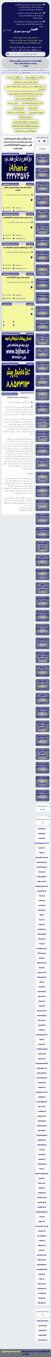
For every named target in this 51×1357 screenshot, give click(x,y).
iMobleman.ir (42, 1126)
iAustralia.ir (42, 1236)
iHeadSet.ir (42, 929)
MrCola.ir (41, 872)
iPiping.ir (41, 833)
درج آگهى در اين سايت (13, 77)
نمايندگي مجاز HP (25, 117)
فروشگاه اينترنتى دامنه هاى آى (25, 131)
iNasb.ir (42, 967)
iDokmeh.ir (42, 953)
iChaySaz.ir (42, 1054)
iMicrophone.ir (41, 1035)
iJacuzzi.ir (42, 1106)
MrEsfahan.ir (42, 867)
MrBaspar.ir (42, 1015)
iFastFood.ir (42, 991)
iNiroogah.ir (42, 1073)
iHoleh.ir (42, 1044)
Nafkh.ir (42, 900)
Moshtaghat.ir (41, 1102)
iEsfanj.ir (41, 1298)
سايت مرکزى (32, 108)
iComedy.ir (42, 1231)
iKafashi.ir (42, 910)
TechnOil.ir (42, 1293)
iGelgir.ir (41, 1159)
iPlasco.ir (41, 1183)
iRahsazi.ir (42, 1082)
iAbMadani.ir (42, 1264)
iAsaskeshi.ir (41, 1116)
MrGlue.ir (42, 1058)
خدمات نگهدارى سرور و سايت (25, 98)
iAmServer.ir (42, 1011)
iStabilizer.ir (41, 1288)
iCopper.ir (42, 1087)
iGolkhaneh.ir (42, 1068)
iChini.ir (42, 1030)
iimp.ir (41, 1039)
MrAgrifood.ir (41, 1269)
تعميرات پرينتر (19, 108)
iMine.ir (42, 1250)
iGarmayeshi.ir (41, 1092)
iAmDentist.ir (42, 1197)
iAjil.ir (41, 915)
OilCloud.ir (42, 996)
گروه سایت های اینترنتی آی (11, 1351)
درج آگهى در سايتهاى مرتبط (35, 77)
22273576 (8, 208)
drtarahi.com (18, 208)
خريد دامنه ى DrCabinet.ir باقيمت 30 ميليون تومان (25, 94)
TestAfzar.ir (42, 1325)
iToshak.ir (41, 905)
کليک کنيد (29, 473)
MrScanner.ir (42, 1078)
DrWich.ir (41, 1020)
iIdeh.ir (41, 1279)
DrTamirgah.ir (41, 1135)
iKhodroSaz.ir (42, 948)
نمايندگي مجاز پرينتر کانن (16, 112)
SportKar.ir (41, 1202)
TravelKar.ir (42, 1340)
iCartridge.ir (42, 1145)
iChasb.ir (42, 987)
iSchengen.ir (42, 1164)
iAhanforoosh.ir (42, 886)
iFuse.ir (41, 920)
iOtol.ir (41, 1149)
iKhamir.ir (42, 829)
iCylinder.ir (42, 1111)
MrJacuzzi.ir (42, 1255)
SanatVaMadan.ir (41, 1173)
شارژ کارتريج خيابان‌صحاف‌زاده (32, 103)
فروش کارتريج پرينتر (36, 112)
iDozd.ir (42, 1178)
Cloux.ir (42, 896)
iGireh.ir (42, 1221)
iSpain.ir (42, 1188)
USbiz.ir (42, 1217)
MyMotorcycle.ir (41, 1226)
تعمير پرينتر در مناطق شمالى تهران (25, 122)
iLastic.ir (42, 848)
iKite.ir (41, 1169)
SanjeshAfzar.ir (42, 1321)
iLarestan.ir (41, 881)
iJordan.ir (42, 1097)
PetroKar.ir (41, 891)
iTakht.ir (42, 924)
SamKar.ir (42, 1025)
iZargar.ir (42, 1154)
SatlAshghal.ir (41, 862)
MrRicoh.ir (42, 1245)
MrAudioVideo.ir (42, 857)
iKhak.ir (42, 958)
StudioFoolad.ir (41, 1049)
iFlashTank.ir (42, 876)
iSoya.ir (42, 944)
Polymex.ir (42, 1284)
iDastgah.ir (42, 1303)
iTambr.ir (41, 1274)
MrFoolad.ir (41, 934)
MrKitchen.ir (42, 963)
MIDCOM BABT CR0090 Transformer (26, 126)
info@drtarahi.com (20, 211)
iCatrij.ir (41, 1240)
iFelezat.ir (42, 939)
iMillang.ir (42, 1193)
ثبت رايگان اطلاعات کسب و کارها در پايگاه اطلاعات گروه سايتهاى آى (26, 88)
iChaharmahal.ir (41, 1063)
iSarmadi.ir (42, 1335)
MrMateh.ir (41, 972)
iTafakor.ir (42, 1121)
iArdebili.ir (43, 1330)
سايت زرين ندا (13, 103)
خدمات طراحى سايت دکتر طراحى (25, 82)
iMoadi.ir (41, 838)
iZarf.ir (42, 853)
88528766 (8, 211)
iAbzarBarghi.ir (42, 1212)
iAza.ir (41, 982)
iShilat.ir (42, 1006)
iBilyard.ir (42, 1130)
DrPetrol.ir (42, 1260)
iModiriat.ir (41, 1207)
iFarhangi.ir (41, 977)
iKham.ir (42, 1001)
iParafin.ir (42, 1140)
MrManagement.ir (42, 843)
